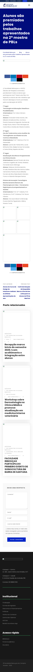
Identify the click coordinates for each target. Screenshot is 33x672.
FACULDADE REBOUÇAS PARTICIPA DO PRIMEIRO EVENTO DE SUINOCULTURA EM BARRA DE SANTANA (16, 465)
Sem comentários (18, 339)
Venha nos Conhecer (10, 615)
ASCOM (5, 620)
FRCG (7, 339)
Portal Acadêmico (9, 642)
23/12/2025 (8, 388)
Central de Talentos (9, 618)
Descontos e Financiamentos (12, 609)
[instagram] (12, 667)
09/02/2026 (8, 333)
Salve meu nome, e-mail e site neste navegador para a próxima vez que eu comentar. (17, 531)
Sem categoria (10, 394)
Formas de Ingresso (9, 606)
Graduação (6, 603)
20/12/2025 (8, 446)
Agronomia (9, 451)
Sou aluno (6, 645)
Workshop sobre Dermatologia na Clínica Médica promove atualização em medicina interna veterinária (15, 407)
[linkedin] (6, 667)
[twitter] (9, 667)
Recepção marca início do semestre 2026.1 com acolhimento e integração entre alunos (15, 351)
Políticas (5, 611)
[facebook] (3, 667)
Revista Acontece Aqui (10, 623)
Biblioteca (6, 639)
